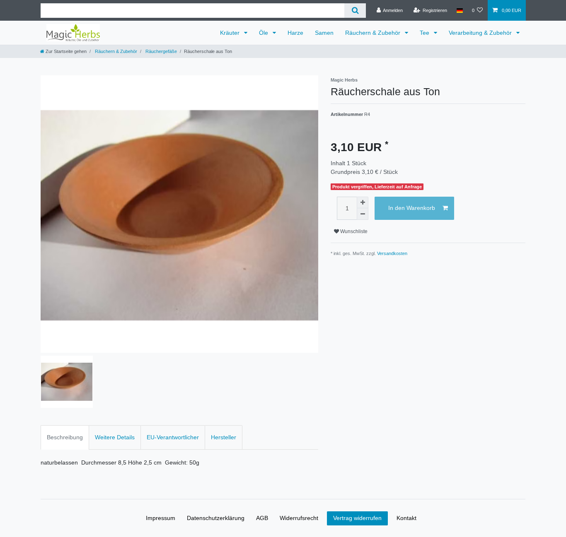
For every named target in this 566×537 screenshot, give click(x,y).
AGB (262, 518)
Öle (264, 32)
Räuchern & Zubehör (373, 32)
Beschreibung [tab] (65, 437)
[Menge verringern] (362, 214)
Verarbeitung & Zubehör (481, 32)
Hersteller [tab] (223, 437)
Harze (295, 32)
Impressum (160, 518)
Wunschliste (353, 231)
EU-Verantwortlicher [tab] (173, 437)
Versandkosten (392, 253)
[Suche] (354, 10)
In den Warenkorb (411, 208)
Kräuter (230, 32)
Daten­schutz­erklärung (215, 518)
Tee (425, 32)
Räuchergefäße (160, 51)
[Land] (459, 10)
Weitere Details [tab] (115, 437)
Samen (324, 32)
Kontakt (406, 518)
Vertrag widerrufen (357, 518)
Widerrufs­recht (299, 518)
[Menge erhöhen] (362, 202)
